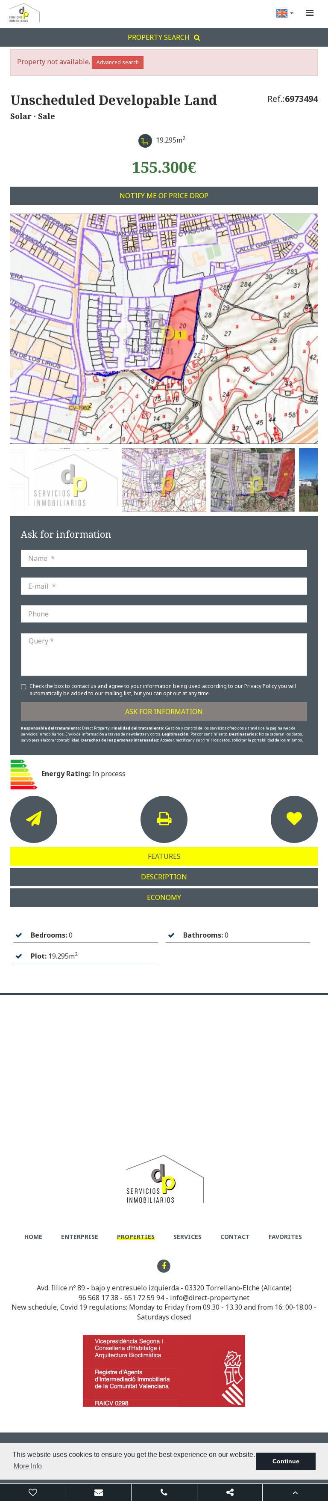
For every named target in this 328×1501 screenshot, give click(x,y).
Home (33, 1237)
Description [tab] (164, 877)
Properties (136, 1237)
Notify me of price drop (164, 195)
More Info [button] (28, 1466)
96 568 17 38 (98, 1297)
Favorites (285, 1237)
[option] (164, 329)
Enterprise (79, 1237)
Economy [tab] (164, 897)
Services (187, 1237)
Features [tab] (164, 856)
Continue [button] (285, 1461)
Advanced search (118, 62)
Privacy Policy (261, 686)
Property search (159, 37)
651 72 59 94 (144, 1297)
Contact (235, 1237)
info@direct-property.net (209, 1297)
